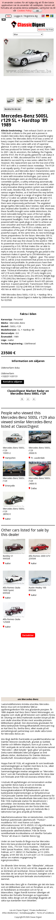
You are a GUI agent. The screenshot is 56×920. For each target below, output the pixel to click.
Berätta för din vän (12, 109)
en (43, 16)
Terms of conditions (45, 913)
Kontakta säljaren (12, 381)
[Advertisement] (28, 668)
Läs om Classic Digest (19, 910)
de (47, 16)
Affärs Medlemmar (10, 913)
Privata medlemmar (38, 910)
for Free (45, 29)
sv (51, 16)
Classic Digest (28, 25)
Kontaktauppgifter (27, 913)
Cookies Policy (24, 10)
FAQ (8, 16)
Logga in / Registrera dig (25, 15)
